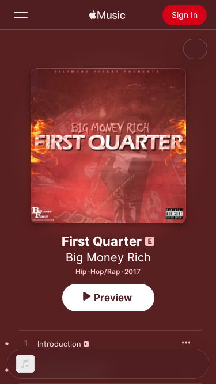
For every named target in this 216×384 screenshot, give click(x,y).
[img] (107, 15)
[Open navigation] (20, 15)
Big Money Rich (108, 257)
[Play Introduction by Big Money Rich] (25, 344)
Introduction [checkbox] (59, 343)
